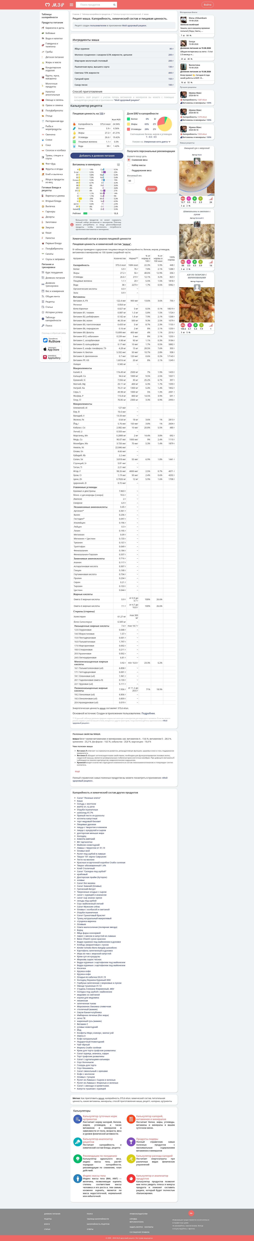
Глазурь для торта (86, 1065)
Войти (207, 4)
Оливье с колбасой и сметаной (93, 909)
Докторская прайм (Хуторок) (92, 877)
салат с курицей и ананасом (91, 894)
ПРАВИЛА (145, 1232)
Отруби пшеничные (87, 809)
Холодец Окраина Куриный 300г (94, 980)
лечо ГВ (81, 1018)
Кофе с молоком (85, 1074)
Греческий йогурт (86, 889)
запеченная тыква (86, 1003)
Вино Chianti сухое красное (91, 938)
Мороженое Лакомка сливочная (94, 1006)
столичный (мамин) (87, 1009)
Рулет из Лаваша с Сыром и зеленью (96, 1079)
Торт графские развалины (90, 1056)
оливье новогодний (87, 1027)
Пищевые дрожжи (86, 824)
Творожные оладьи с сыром (91, 891)
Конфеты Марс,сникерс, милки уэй (95, 1032)
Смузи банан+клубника (89, 1012)
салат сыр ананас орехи (89, 897)
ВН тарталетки (84, 842)
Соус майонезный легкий (90, 903)
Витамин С (82, 1024)
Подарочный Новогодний (90, 1041)
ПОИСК (90, 1214)
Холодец (81, 836)
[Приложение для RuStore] (54, 340)
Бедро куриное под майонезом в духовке (99, 941)
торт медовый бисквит (89, 821)
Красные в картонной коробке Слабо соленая (101, 862)
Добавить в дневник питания (97, 155)
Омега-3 (81, 1035)
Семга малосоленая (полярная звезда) (97, 927)
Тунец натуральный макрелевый (94, 918)
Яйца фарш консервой (89, 933)
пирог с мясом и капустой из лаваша (96, 936)
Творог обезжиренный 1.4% (91, 865)
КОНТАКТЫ (148, 1227)
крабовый (82, 874)
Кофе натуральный (87, 1038)
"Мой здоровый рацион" (127, 100)
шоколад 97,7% (85, 812)
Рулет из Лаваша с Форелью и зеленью (97, 1082)
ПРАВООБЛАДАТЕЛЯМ (138, 1214)
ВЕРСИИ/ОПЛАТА (136, 1222)
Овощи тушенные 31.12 (89, 985)
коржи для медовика (88, 997)
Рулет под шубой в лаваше (91, 853)
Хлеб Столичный (86, 868)
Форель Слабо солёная (89, 1047)
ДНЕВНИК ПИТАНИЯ (52, 1214)
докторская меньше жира (90, 833)
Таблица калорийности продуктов (96, 14)
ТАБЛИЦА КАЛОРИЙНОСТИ (98, 1219)
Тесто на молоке (85, 859)
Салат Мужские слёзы (88, 906)
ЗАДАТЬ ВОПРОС (136, 1227)
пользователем (98, 25)
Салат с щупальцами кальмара (93, 1059)
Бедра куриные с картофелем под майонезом (101, 962)
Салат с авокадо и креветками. (93, 1085)
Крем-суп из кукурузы (88, 956)
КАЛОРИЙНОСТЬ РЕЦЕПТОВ (98, 1224)
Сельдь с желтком (86, 803)
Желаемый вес (134, 175)
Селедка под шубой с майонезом (94, 991)
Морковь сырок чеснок (89, 959)
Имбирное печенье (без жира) (93, 1015)
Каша (80, 800)
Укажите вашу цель (137, 156)
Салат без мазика (86, 883)
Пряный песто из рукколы (90, 815)
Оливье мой (83, 850)
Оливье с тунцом (86, 1077)
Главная (76, 14)
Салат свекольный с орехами (92, 1071)
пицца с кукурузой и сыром (91, 830)
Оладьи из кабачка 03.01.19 (91, 977)
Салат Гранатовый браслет (91, 915)
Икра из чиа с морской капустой (94, 953)
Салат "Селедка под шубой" (91, 871)
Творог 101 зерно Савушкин (91, 856)
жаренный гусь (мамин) (89, 1021)
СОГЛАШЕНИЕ (135, 1232)
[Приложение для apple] (54, 349)
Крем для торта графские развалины (96, 1050)
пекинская (82, 1000)
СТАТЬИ (47, 1229)
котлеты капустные (87, 818)
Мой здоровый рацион (134, 25)
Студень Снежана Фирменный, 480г (95, 988)
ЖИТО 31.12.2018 (86, 806)
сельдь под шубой (86, 900)
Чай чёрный (83, 1044)
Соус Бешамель (85, 1068)
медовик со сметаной (88, 994)
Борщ (80, 930)
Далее (151, 188)
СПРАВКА (133, 1219)
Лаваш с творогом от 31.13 (91, 847)
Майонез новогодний (88, 844)
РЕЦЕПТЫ (48, 1219)
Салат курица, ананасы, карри (93, 1053)
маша (146, 14)
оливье (81, 880)
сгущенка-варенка (86, 921)
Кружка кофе (84, 971)
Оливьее (81, 924)
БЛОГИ (47, 1224)
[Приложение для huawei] (54, 357)
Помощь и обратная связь (54, 333)
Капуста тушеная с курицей (91, 1088)
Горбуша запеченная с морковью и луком (99, 983)
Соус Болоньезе (85, 1062)
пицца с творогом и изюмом (92, 827)
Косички (81, 968)
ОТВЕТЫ (90, 1229)
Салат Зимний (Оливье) (89, 886)
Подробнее (148, 713)
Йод (79, 1030)
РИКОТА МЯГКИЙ (86, 839)
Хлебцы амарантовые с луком (93, 944)
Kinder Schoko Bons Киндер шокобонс (97, 947)
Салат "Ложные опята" (89, 797)
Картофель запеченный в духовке (95, 950)
